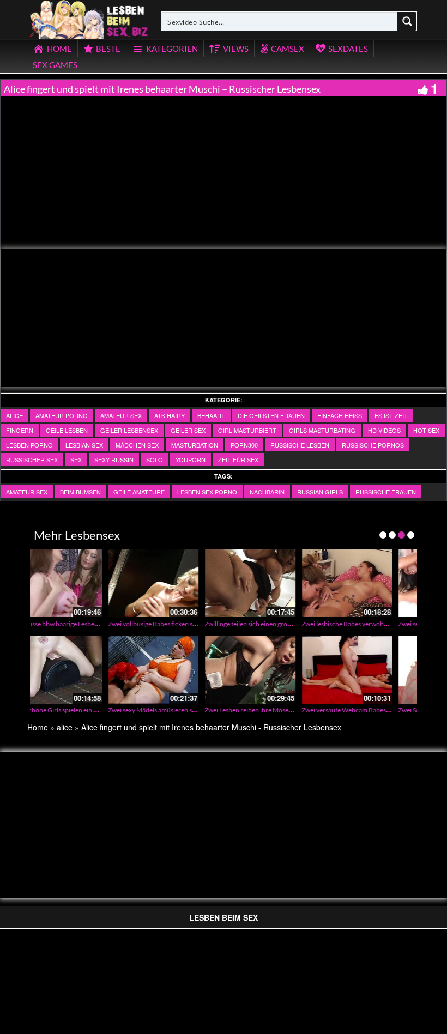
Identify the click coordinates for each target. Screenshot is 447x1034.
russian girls (320, 491)
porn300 (244, 444)
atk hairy (169, 415)
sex (76, 459)
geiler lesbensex (129, 430)
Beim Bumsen (80, 491)
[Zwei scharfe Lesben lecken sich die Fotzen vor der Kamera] (197, 583)
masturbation (194, 444)
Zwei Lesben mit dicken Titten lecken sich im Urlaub (223, 710)
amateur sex (121, 415)
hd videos (384, 430)
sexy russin (114, 459)
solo (154, 459)
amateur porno (61, 415)
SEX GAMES (55, 65)
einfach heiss (339, 415)
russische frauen (385, 491)
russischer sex (32, 459)
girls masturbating (322, 430)
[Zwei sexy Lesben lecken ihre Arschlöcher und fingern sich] (100, 583)
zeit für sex (238, 459)
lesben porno (29, 444)
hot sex (426, 430)
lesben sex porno (207, 491)
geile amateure (139, 491)
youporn (191, 459)
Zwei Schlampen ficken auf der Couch (108, 710)
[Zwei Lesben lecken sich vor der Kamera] (294, 670)
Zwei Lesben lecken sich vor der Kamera (304, 710)
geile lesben (67, 430)
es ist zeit (391, 415)
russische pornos (373, 444)
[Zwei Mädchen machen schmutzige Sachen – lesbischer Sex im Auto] (294, 583)
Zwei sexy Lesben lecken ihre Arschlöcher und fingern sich (137, 624)
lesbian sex (84, 444)
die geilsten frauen (271, 415)
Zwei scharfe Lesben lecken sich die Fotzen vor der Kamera (234, 624)
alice (14, 415)
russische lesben (299, 444)
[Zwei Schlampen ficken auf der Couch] (100, 670)
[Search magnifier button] (407, 21)
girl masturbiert (247, 430)
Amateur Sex (26, 491)
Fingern (19, 430)
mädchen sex (137, 444)
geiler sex (188, 430)
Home (37, 727)
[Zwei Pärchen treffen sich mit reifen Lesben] (390, 583)
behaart (211, 415)
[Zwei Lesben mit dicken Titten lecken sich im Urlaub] (197, 670)
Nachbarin (267, 491)
